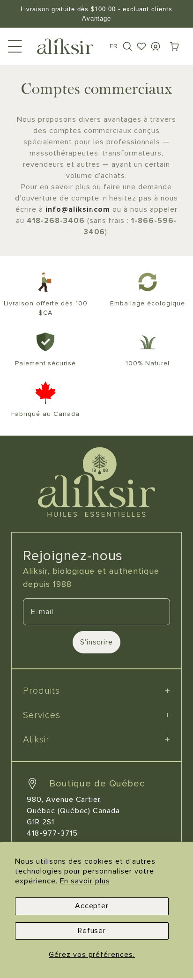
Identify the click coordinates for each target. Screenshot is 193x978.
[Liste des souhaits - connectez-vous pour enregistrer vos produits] (141, 46)
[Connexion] (155, 46)
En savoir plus (85, 881)
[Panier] (174, 46)
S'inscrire (96, 642)
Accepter (92, 906)
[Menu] (15, 46)
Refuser (92, 930)
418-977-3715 (52, 833)
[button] (127, 46)
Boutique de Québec (97, 783)
